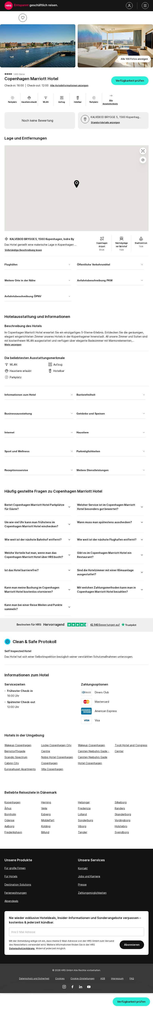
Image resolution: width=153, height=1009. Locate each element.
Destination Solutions (17, 884)
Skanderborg (123, 814)
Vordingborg (122, 820)
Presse (82, 884)
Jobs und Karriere (89, 876)
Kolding (45, 826)
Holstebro (121, 826)
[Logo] (8, 5)
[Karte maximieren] (143, 151)
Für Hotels (10, 876)
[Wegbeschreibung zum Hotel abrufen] (143, 160)
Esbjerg (46, 814)
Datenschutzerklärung (22, 948)
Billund (45, 832)
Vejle (44, 808)
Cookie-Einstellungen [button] (82, 978)
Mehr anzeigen (12, 344)
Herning (46, 802)
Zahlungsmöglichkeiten (92, 892)
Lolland (82, 814)
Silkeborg (121, 802)
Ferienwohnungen (15, 892)
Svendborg (122, 832)
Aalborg (9, 826)
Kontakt (83, 868)
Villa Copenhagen (52, 769)
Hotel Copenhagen (90, 763)
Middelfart (47, 820)
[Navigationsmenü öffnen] (145, 5)
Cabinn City (11, 763)
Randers (120, 808)
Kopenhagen (12, 802)
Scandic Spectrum (15, 757)
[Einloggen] (129, 5)
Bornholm (10, 814)
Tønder (82, 832)
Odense (9, 820)
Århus (7, 808)
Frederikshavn (13, 832)
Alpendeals (11, 901)
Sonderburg (85, 820)
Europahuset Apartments (20, 769)
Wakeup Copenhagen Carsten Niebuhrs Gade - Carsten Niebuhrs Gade (93, 751)
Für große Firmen (15, 868)
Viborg (82, 826)
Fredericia (84, 808)
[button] (23, 18)
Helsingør (84, 802)
